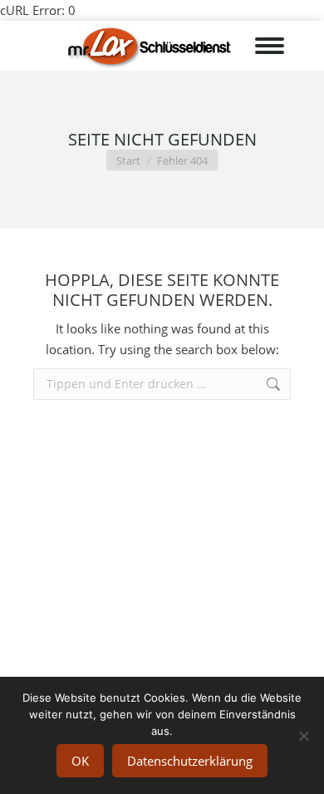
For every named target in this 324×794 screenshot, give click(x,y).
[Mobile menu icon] (272, 45)
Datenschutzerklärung (190, 760)
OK (80, 760)
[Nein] (303, 735)
